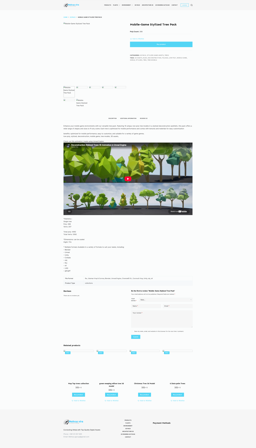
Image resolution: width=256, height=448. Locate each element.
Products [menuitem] (107, 5)
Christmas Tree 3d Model (144, 383)
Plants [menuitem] (115, 5)
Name (135, 306)
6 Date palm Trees (177, 383)
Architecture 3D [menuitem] (147, 5)
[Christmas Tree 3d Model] (145, 365)
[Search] (191, 5)
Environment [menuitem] (126, 5)
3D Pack (143, 55)
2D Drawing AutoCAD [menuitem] (162, 5)
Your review (137, 313)
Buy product (161, 44)
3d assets (138, 58)
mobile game (182, 58)
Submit (135, 337)
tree (145, 60)
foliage (165, 58)
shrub (132, 60)
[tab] (112, 118)
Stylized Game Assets (155, 55)
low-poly (172, 58)
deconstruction (154, 58)
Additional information (128, 118)
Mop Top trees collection (78, 383)
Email (166, 306)
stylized (139, 60)
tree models (152, 60)
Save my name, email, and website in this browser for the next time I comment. (159, 331)
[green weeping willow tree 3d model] (111, 365)
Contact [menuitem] (175, 5)
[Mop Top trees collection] (79, 365)
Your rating (133, 299)
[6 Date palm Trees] (177, 365)
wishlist (184, 5)
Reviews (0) (144, 118)
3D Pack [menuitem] (137, 5)
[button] (137, 39)
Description (112, 118)
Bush (145, 58)
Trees (166, 55)
